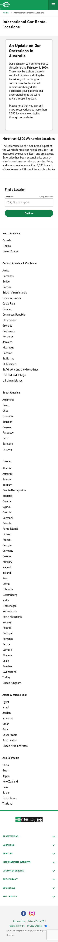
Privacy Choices (34, 925)
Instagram (32, 913)
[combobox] (29, 202)
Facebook (24, 913)
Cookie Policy (16, 925)
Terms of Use (19, 921)
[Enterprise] (5, 5)
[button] (53, 5)
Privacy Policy (34, 921)
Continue (29, 213)
